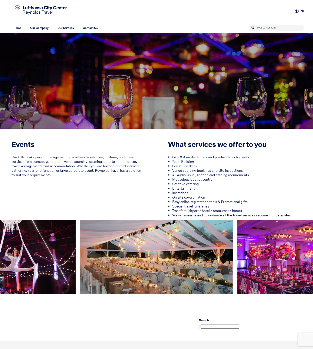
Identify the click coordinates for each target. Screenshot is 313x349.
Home (17, 28)
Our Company (39, 28)
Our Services (65, 28)
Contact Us (90, 28)
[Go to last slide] (8, 257)
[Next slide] (304, 257)
